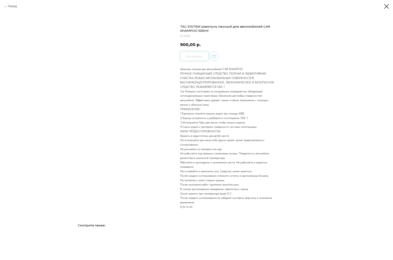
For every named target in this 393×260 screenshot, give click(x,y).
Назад (12, 6)
